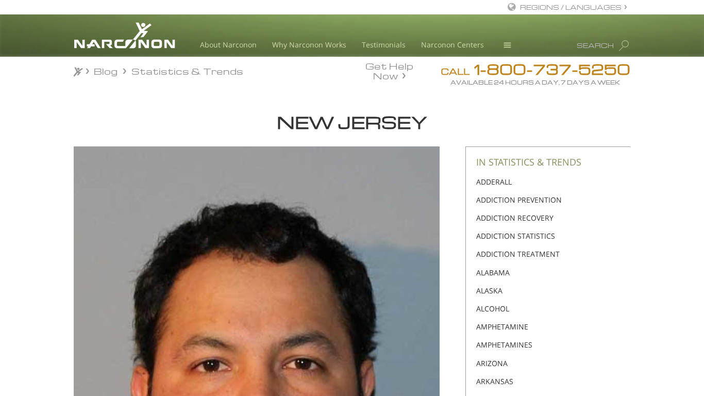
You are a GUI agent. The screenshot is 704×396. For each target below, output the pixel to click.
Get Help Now (389, 70)
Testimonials (384, 45)
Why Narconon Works (309, 45)
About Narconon (228, 45)
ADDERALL (494, 182)
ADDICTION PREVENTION (519, 200)
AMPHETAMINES (504, 345)
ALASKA (489, 290)
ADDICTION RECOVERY (515, 218)
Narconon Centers (452, 45)
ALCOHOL (492, 309)
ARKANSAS (494, 381)
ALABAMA (493, 272)
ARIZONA (492, 363)
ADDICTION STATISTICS (515, 236)
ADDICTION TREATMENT (518, 254)
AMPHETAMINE (502, 327)
